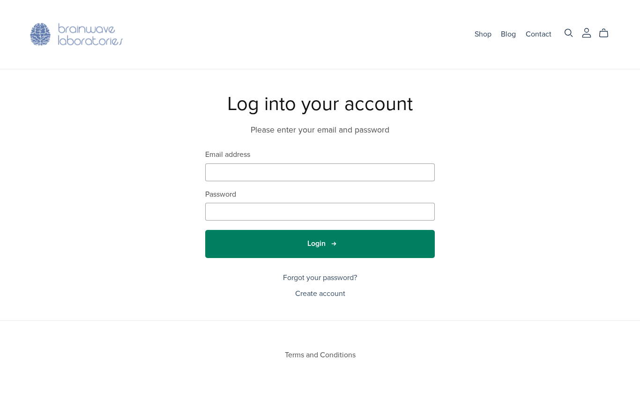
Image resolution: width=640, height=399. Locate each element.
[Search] (569, 33)
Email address (227, 154)
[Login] (586, 32)
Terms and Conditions (320, 355)
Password (220, 194)
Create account (320, 293)
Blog (508, 34)
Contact (538, 34)
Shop (483, 34)
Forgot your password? (320, 277)
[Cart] (607, 33)
